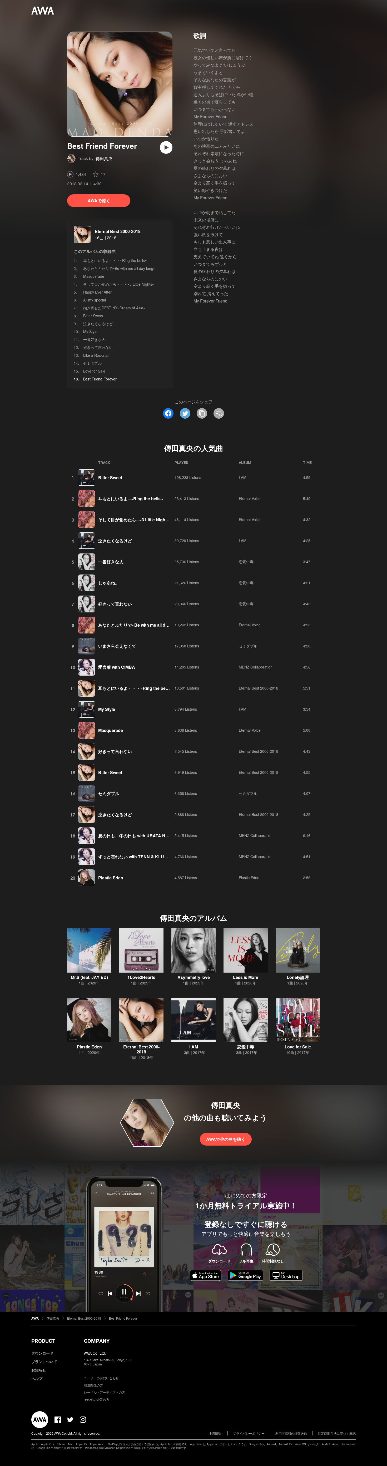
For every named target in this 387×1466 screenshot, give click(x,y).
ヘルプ (36, 1378)
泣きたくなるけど (98, 323)
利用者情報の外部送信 (291, 1433)
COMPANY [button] (97, 1341)
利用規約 (216, 1433)
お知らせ (38, 1370)
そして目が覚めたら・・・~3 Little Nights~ (118, 284)
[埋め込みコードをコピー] (219, 413)
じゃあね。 (108, 583)
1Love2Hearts (141, 977)
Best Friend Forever (123, 1318)
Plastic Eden (110, 878)
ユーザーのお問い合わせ (101, 1378)
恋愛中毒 (246, 561)
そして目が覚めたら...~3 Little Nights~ (134, 520)
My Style (90, 331)
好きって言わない (98, 347)
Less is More (245, 977)
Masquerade (93, 276)
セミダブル (92, 363)
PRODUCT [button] (43, 1341)
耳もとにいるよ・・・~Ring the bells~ (115, 260)
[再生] (166, 147)
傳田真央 (104, 158)
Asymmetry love (193, 977)
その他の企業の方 (96, 1399)
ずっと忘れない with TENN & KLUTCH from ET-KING (149, 857)
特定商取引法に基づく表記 (337, 1433)
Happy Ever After (97, 292)
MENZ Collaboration (255, 667)
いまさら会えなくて (117, 646)
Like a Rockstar (96, 355)
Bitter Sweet (93, 315)
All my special (94, 300)
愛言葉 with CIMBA (116, 667)
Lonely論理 (298, 977)
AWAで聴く (99, 200)
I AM (242, 477)
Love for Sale (94, 371)
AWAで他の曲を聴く (225, 1139)
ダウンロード (42, 1353)
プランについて (44, 1361)
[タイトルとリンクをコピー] (202, 413)
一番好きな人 (94, 339)
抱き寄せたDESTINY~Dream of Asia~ (114, 307)
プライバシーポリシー (249, 1433)
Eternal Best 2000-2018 (118, 231)
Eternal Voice (250, 498)
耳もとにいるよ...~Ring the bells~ (130, 499)
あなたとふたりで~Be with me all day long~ (119, 268)
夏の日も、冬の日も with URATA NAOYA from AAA (148, 836)
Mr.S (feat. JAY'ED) (89, 977)
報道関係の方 (93, 1385)
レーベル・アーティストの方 (104, 1392)
